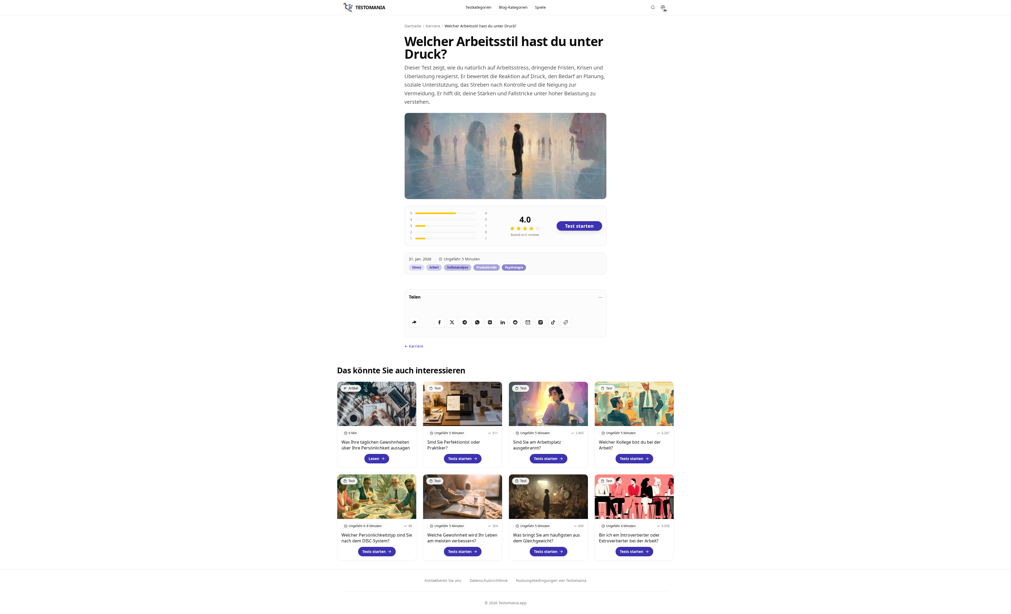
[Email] (528, 322)
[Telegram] (464, 322)
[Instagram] (540, 322)
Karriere (433, 25)
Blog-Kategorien (513, 7)
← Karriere (413, 346)
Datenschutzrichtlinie (489, 580)
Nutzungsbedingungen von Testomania (551, 580)
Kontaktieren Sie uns (443, 580)
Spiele (540, 7)
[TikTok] (553, 322)
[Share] (414, 322)
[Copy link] (566, 322)
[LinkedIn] (502, 322)
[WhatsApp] (477, 322)
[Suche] (653, 7)
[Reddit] (515, 322)
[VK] (490, 322)
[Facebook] (439, 322)
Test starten (579, 226)
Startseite (412, 25)
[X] (452, 322)
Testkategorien (478, 7)
